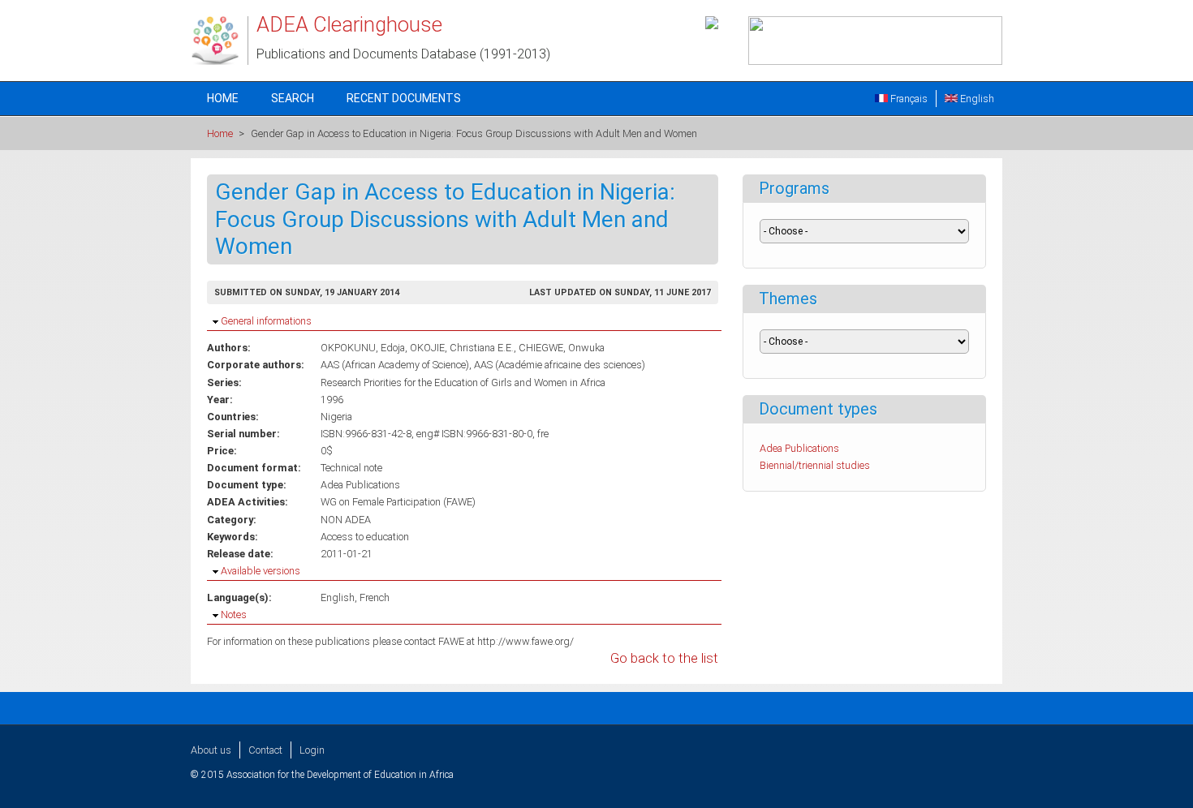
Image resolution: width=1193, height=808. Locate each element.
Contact (265, 750)
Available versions (260, 571)
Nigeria (336, 416)
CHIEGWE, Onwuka (562, 348)
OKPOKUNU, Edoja (363, 348)
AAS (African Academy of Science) (395, 365)
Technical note (351, 468)
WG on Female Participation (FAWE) (398, 502)
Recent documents (404, 98)
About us (211, 750)
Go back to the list (664, 658)
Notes (234, 614)
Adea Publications (360, 485)
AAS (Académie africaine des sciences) (559, 365)
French (375, 597)
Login (312, 750)
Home (223, 98)
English (976, 98)
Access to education (365, 537)
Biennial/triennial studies (815, 465)
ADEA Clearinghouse (349, 24)
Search (292, 98)
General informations (266, 321)
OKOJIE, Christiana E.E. (462, 348)
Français (908, 98)
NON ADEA (346, 520)
